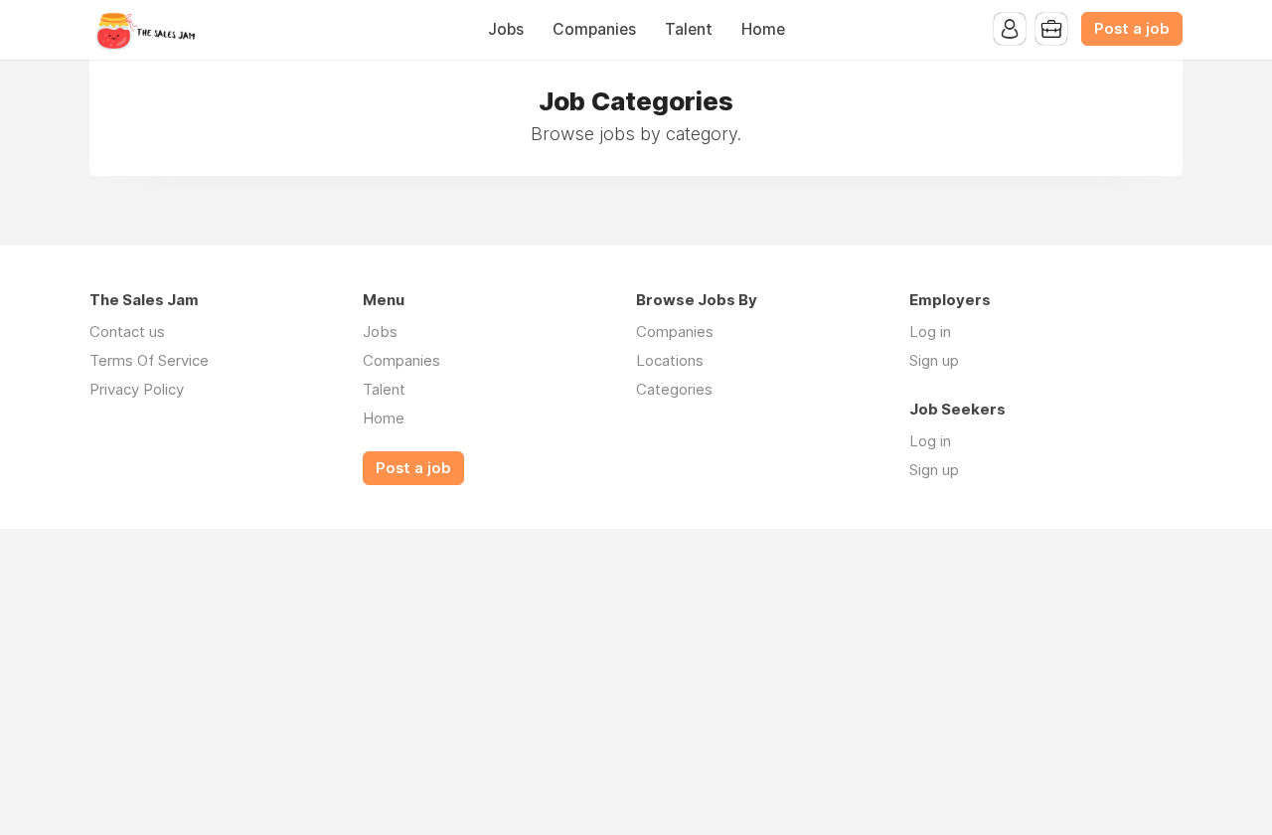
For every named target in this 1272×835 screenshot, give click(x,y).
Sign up (934, 360)
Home (763, 29)
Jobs (506, 29)
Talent (689, 29)
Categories (674, 389)
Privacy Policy (136, 389)
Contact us (127, 331)
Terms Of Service (149, 360)
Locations (670, 360)
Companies (594, 29)
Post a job (1132, 29)
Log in (930, 331)
